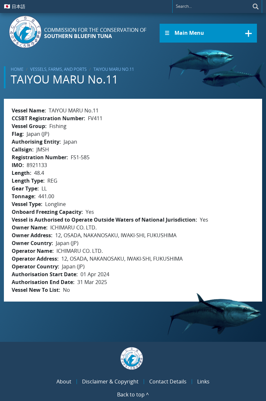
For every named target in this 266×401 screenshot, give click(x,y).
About (63, 381)
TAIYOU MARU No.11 (113, 69)
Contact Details (168, 381)
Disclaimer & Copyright (110, 381)
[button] (208, 33)
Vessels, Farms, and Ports (58, 69)
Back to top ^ (133, 394)
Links (203, 381)
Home (17, 69)
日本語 (14, 6)
